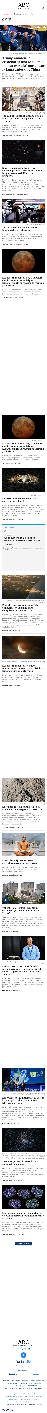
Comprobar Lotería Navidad (13, 1396)
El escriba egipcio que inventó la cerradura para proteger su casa (20, 862)
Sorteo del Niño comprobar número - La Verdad (20, 1404)
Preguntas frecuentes (33, 1402)
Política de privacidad (37, 1380)
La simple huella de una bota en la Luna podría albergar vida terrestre (22, 808)
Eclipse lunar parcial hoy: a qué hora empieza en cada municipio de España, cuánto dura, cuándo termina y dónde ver (23, 281)
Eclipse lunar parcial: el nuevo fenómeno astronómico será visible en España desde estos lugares (23, 668)
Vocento (6, 1380)
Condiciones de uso (26, 1383)
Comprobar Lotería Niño (18, 1394)
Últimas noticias (26, 1399)
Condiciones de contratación (14, 1388)
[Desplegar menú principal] (3, 8)
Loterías (36, 1399)
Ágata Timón (6, 1123)
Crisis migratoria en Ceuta (23, 14)
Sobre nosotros (15, 1380)
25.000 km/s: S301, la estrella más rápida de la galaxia (20, 1163)
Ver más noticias (24, 1244)
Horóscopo (38, 1396)
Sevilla (27, 9)
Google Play (35, 1374)
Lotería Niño (32, 1394)
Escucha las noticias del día (15, 1402)
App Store (13, 1374)
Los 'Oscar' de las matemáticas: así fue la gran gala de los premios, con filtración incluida (23, 1100)
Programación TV (14, 1399)
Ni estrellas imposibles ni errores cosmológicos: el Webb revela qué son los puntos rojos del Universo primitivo (22, 172)
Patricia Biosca (7, 631)
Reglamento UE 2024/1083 (28, 1386)
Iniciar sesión (43, 8)
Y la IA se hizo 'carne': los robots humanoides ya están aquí (19, 229)
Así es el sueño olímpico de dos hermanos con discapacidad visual (22, 539)
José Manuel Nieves (8, 135)
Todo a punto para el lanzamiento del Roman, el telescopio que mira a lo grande (22, 118)
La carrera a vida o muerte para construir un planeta (19, 500)
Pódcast (39, 1404)
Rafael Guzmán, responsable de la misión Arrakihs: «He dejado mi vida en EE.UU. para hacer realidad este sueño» (22, 970)
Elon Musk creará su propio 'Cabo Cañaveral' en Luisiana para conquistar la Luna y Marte (20, 608)
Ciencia (6, 19)
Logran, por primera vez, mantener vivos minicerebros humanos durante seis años (23, 1216)
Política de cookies (12, 1383)
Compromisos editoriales (34, 1388)
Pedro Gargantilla (7, 875)
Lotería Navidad (28, 1396)
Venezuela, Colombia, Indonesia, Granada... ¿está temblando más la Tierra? (21, 910)
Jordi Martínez (6, 297)
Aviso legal (37, 1383)
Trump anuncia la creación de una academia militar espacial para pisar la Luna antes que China (23, 64)
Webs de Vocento (37, 1410)
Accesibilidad (14, 1386)
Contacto (25, 1380)
